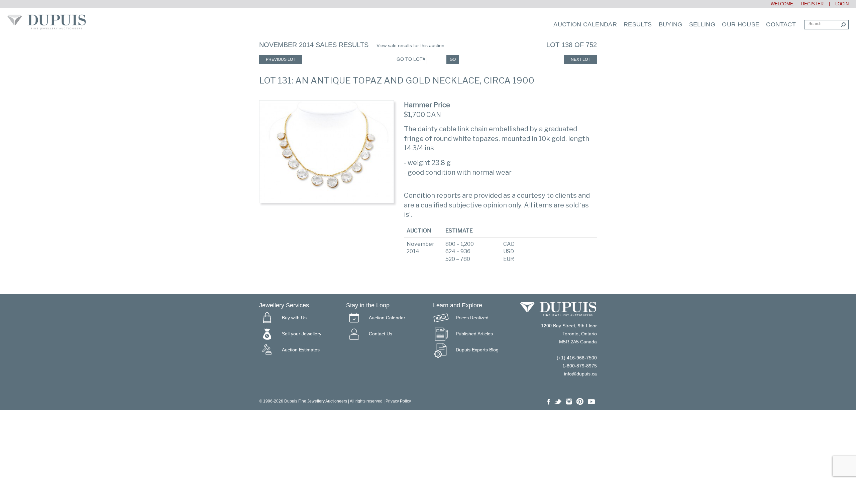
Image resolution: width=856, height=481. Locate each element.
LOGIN (842, 3)
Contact (781, 24)
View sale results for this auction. (411, 45)
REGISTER (810, 3)
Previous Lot (280, 59)
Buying (670, 24)
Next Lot (580, 59)
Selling (702, 24)
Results (638, 24)
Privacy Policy (398, 401)
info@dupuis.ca (580, 373)
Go (453, 59)
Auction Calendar (585, 24)
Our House (740, 24)
